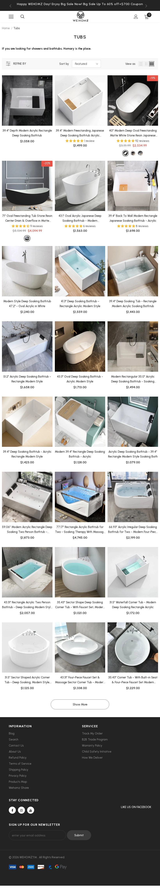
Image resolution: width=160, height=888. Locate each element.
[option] (80, 4)
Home (6, 28)
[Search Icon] (22, 17)
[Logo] (80, 16)
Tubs (16, 28)
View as (130, 64)
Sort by (64, 64)
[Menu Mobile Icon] (11, 16)
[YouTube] (30, 810)
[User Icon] (136, 17)
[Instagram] (21, 810)
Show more (80, 704)
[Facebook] (12, 810)
